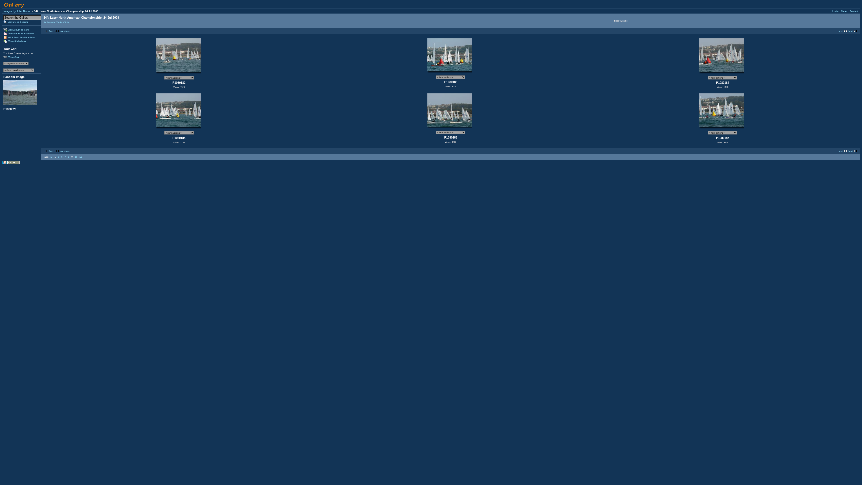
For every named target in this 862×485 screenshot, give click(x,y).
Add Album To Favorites (21, 33)
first (51, 31)
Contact (854, 11)
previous (65, 31)
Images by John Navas (17, 11)
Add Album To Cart (18, 30)
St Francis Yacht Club (56, 22)
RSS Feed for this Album (21, 37)
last (851, 31)
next (840, 31)
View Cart (13, 57)
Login (835, 11)
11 (80, 157)
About (844, 11)
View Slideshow (17, 41)
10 (76, 157)
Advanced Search (18, 22)
